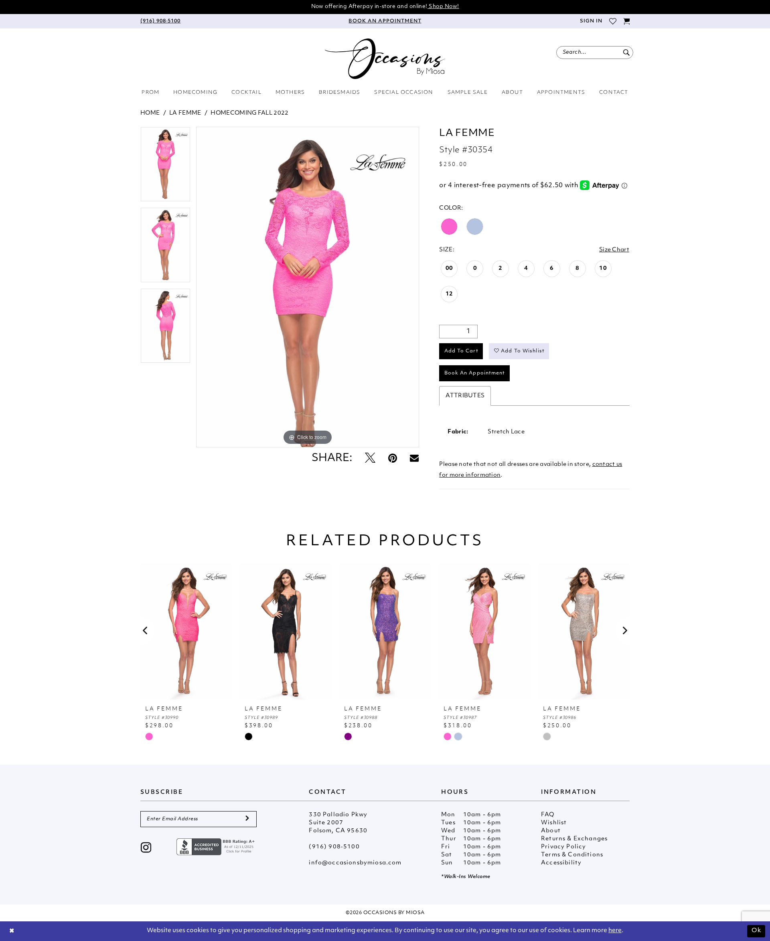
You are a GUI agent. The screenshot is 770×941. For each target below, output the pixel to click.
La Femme (185, 113)
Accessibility (561, 863)
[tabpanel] (165, 167)
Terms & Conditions (572, 855)
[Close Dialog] (12, 931)
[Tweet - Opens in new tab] (370, 458)
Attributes (465, 396)
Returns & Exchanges (574, 839)
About (551, 831)
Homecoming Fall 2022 (249, 113)
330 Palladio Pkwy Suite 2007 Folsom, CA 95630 (338, 823)
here (615, 931)
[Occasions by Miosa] (385, 58)
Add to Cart (461, 351)
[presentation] (186, 630)
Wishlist (554, 823)
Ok (756, 931)
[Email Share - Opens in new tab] (414, 458)
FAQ (548, 815)
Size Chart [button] (614, 250)
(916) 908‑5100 (334, 847)
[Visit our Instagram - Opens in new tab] (146, 848)
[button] (590, 21)
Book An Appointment (474, 373)
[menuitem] (160, 21)
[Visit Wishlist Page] (613, 21)
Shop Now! (443, 6)
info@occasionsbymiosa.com (355, 863)
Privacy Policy (563, 847)
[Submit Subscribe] (247, 819)
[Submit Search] (626, 52)
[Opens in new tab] (216, 847)
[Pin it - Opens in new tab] (392, 459)
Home (150, 113)
